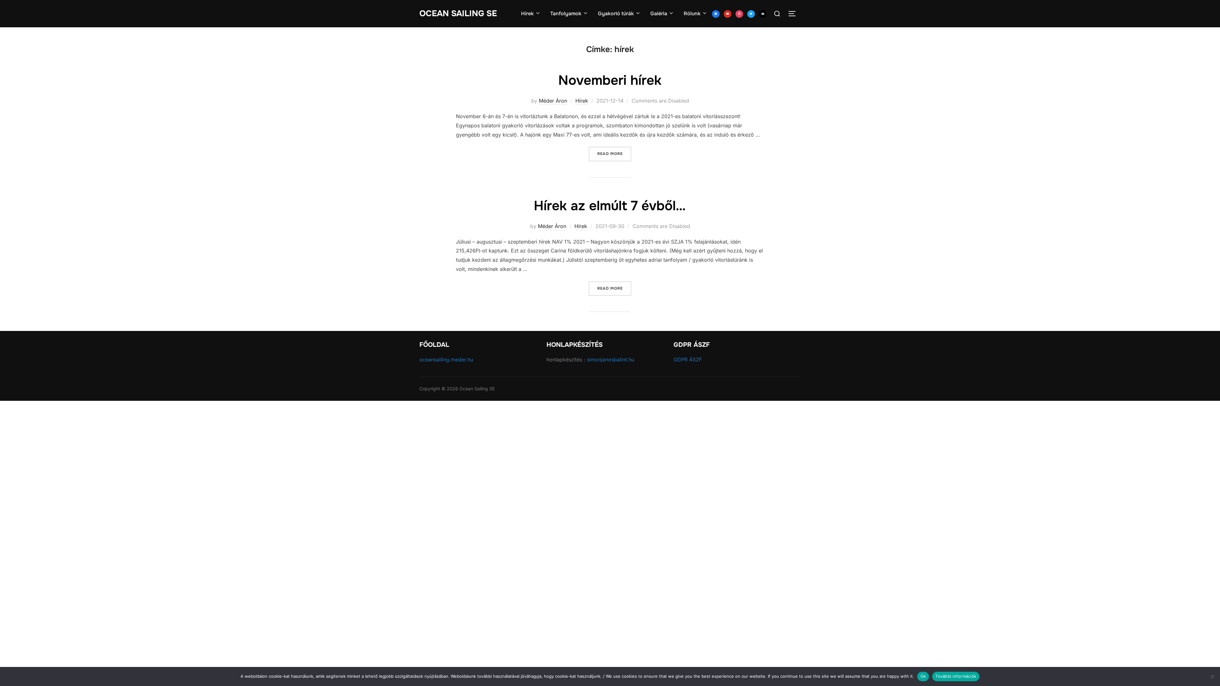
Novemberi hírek (609, 80)
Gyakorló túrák (616, 13)
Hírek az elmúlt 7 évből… (610, 205)
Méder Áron (553, 101)
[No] (1212, 676)
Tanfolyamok (565, 13)
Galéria (658, 13)
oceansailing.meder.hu (446, 359)
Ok (923, 676)
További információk (955, 676)
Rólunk (692, 13)
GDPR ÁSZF (688, 359)
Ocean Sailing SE (458, 13)
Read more (614, 153)
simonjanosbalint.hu (610, 359)
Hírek (527, 13)
